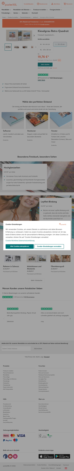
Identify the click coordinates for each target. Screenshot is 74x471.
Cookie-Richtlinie (12, 241)
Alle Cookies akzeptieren (19, 246)
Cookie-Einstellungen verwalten (49, 246)
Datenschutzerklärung (26, 241)
